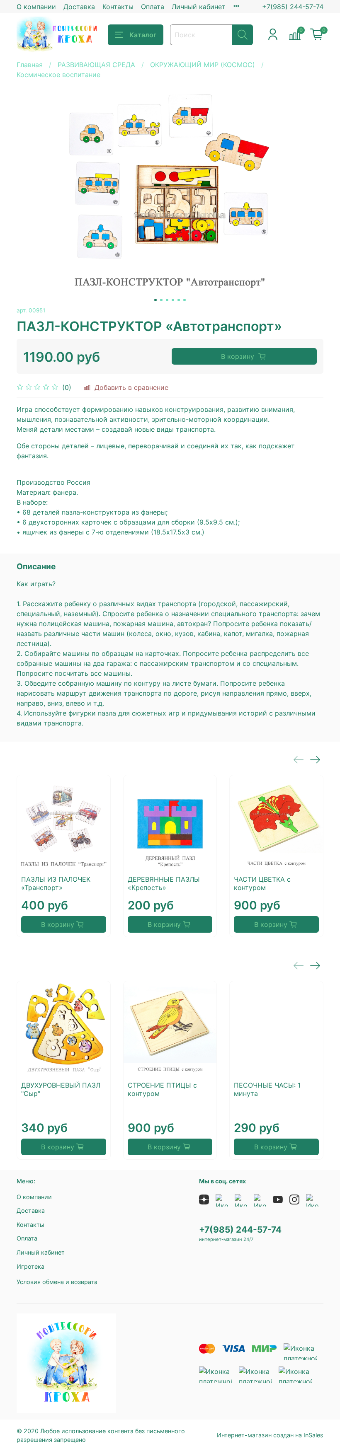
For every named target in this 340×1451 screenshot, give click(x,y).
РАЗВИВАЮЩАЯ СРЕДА (96, 64)
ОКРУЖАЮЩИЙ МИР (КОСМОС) (202, 64)
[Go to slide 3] (167, 300)
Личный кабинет (199, 6)
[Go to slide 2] (161, 300)
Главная (30, 64)
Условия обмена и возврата (57, 1281)
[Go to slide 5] (178, 300)
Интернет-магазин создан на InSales (270, 1435)
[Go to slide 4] (173, 300)
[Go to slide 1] (155, 300)
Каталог (142, 35)
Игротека (30, 1266)
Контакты (118, 6)
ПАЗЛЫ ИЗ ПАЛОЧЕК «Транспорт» (55, 883)
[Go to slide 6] (184, 300)
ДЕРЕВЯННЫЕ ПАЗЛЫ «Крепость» (164, 883)
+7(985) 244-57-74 (292, 6)
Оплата (152, 6)
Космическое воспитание (58, 74)
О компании (36, 6)
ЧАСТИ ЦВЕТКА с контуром (262, 883)
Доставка (79, 6)
